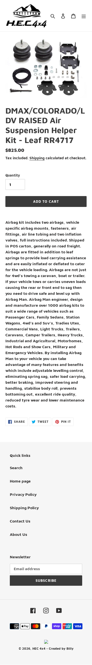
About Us (18, 534)
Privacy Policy (23, 494)
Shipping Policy (24, 507)
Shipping (37, 158)
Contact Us (20, 521)
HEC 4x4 (38, 648)
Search (16, 467)
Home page (20, 481)
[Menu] (84, 15)
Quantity (12, 175)
